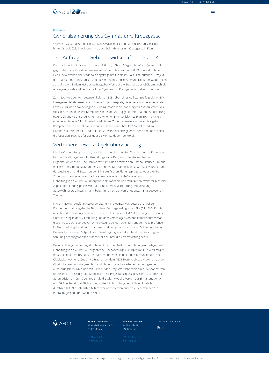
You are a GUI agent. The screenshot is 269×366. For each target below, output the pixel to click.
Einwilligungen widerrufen (147, 358)
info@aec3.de (187, 2)
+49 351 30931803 (132, 336)
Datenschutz (87, 358)
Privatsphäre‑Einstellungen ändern (114, 358)
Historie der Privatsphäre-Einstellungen (183, 358)
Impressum (72, 358)
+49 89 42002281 (207, 2)
